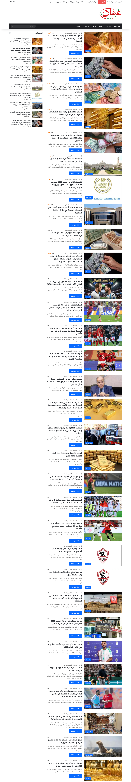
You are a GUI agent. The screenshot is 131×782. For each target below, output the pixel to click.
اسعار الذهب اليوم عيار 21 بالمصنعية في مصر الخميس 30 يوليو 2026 (65, 113)
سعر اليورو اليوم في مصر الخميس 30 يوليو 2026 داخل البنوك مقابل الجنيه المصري (75, 2)
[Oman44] (110, 14)
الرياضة (94, 26)
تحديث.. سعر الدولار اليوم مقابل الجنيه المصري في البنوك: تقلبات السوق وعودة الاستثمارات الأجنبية (66, 258)
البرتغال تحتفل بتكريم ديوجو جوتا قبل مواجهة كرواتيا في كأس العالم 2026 (66, 478)
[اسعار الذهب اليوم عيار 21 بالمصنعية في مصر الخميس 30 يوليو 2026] (37, 69)
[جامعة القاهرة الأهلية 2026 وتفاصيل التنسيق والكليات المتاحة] (37, 87)
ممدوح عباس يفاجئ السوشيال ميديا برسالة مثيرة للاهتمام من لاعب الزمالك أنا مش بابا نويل (64, 381)
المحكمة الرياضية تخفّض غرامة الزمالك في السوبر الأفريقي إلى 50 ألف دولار (65, 501)
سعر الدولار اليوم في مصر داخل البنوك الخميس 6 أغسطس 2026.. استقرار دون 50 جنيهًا (65, 63)
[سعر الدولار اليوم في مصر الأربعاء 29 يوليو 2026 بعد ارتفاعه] (37, 114)
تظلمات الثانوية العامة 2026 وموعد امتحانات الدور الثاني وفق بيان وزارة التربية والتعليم (66, 184)
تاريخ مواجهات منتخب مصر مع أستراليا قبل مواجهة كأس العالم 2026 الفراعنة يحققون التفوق (65, 356)
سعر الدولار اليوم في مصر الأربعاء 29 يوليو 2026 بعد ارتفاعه (66, 234)
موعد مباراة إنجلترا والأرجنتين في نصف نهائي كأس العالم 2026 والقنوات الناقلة (64, 283)
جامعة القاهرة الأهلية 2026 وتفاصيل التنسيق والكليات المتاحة (66, 160)
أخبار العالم (117, 26)
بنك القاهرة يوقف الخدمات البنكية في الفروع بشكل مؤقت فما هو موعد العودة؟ (65, 598)
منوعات (78, 26)
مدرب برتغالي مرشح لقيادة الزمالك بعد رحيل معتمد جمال (65, 573)
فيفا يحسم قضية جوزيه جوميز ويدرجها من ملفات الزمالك (65, 669)
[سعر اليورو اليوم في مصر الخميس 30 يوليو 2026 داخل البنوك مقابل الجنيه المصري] (37, 60)
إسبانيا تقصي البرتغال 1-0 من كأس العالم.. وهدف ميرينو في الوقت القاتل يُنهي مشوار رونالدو (65, 307)
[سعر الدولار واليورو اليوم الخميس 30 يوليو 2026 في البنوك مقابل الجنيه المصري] (37, 78)
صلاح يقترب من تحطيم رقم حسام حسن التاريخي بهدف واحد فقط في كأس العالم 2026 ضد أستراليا (65, 693)
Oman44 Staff (76, 33)
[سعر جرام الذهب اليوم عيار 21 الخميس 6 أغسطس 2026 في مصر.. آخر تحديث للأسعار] (37, 41)
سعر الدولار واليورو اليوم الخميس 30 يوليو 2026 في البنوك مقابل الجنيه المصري (66, 137)
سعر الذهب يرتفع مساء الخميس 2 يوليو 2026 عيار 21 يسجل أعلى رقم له (65, 764)
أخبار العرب (108, 26)
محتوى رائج (86, 26)
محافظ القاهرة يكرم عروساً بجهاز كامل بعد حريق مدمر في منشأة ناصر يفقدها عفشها (65, 430)
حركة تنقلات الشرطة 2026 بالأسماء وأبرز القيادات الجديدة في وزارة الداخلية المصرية (65, 210)
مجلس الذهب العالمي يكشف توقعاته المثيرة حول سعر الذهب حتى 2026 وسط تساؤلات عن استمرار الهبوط (65, 405)
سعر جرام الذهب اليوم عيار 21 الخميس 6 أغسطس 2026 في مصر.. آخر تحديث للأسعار (65, 38)
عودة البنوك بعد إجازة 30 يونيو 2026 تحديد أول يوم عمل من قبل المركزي (66, 622)
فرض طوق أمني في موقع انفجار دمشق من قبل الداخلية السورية (64, 741)
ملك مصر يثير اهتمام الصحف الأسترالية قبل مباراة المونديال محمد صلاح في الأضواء (66, 526)
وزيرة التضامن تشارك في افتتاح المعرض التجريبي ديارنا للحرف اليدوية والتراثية (65, 718)
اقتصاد (100, 26)
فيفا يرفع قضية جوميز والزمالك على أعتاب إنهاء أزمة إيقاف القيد (66, 550)
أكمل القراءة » (75, 53)
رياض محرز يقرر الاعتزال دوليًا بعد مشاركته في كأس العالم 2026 (64, 646)
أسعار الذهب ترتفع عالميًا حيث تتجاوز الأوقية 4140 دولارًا (66, 454)
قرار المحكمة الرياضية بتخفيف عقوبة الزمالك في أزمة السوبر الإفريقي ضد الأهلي (66, 330)
